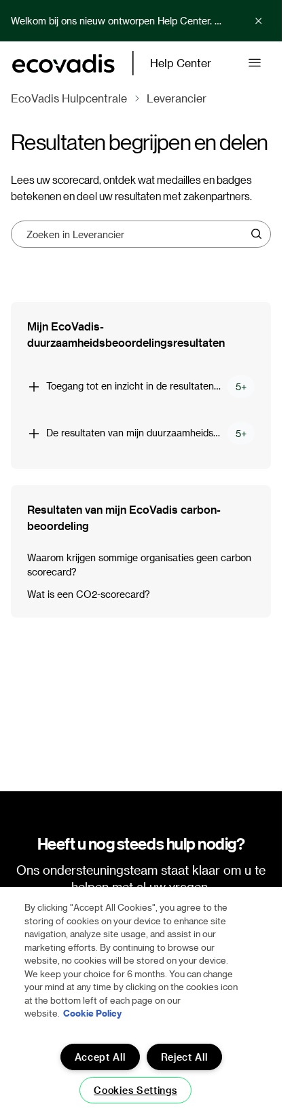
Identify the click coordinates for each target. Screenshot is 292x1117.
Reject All (184, 1057)
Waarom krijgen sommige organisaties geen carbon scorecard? (139, 565)
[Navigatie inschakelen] (254, 63)
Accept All (100, 1057)
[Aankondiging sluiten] (259, 21)
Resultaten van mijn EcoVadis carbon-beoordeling (124, 517)
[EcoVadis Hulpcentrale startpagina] (63, 63)
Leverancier (176, 98)
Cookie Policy (92, 1013)
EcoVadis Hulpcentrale (69, 98)
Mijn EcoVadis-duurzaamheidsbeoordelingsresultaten (126, 334)
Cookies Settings (135, 1090)
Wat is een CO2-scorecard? (88, 594)
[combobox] (136, 234)
